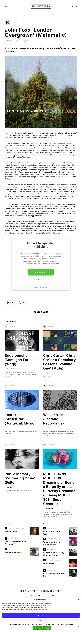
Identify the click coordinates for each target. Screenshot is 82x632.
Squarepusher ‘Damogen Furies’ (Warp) (20, 359)
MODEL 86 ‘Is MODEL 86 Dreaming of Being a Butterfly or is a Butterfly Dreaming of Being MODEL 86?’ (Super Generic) (59, 489)
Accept (41, 615)
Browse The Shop (42, 628)
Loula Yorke (48, 563)
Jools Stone (10, 41)
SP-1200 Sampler (13, 552)
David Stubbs (11, 369)
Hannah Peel (11, 531)
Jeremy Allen (49, 508)
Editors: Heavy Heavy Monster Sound (53, 554)
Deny (41, 621)
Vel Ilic (47, 428)
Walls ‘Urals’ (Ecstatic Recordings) (53, 419)
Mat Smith (10, 428)
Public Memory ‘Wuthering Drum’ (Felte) (20, 478)
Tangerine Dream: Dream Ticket (51, 543)
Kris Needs (48, 373)
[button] (79, 599)
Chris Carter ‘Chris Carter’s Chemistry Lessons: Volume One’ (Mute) (59, 361)
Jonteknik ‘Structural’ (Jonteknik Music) (20, 419)
